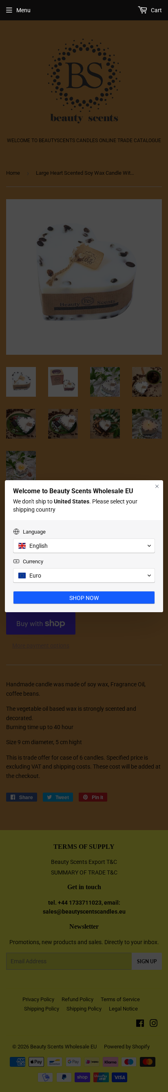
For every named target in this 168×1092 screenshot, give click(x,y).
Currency (33, 561)
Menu (23, 10)
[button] (84, 545)
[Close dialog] (157, 486)
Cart (156, 10)
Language (34, 532)
